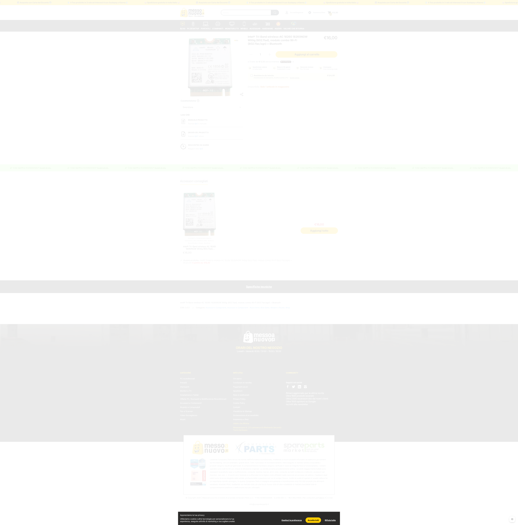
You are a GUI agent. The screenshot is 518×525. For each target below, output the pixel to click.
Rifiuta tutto (330, 520)
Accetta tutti (313, 520)
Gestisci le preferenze (292, 520)
